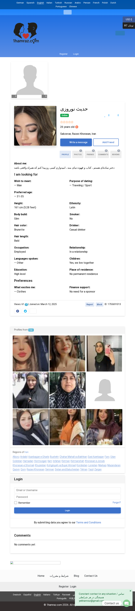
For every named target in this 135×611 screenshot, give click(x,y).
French (96, 2)
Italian (49, 2)
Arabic (78, 2)
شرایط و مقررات (59, 575)
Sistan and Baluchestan (67, 469)
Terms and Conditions (88, 522)
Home (41, 575)
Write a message (78, 142)
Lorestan (92, 465)
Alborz (16, 456)
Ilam (50, 461)
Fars (107, 456)
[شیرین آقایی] (67, 427)
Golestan (17, 461)
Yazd (91, 469)
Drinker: (74, 225)
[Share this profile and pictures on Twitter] (25, 311)
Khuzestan (40, 465)
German (20, 2)
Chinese (73, 6)
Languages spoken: (26, 258)
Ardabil (23, 456)
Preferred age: (23, 192)
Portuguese (61, 6)
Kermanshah (77, 461)
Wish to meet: (22, 181)
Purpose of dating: (81, 181)
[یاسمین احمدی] (104, 390)
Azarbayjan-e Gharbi (38, 456)
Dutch (113, 2)
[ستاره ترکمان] (31, 353)
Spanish (30, 2)
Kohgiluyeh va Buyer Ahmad (61, 465)
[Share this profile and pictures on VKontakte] (33, 311)
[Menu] (68, 12)
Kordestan (82, 465)
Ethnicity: (75, 203)
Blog (76, 575)
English (40, 2)
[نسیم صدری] (104, 353)
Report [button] (90, 304)
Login (76, 54)
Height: (18, 203)
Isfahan (57, 461)
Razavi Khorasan (35, 469)
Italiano (46, 594)
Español (27, 594)
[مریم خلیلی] (31, 427)
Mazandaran (114, 465)
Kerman (66, 461)
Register (63, 54)
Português (62, 598)
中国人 (72, 598)
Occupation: (21, 247)
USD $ (129, 19)
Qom (23, 469)
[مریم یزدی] (104, 427)
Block (99, 304)
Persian (86, 2)
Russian (68, 2)
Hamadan (28, 461)
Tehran (83, 469)
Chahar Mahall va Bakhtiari (73, 456)
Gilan (113, 456)
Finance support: (79, 287)
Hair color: (20, 225)
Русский (66, 594)
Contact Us (90, 575)
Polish (105, 2)
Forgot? (117, 502)
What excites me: (24, 287)
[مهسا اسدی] (31, 390)
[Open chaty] (126, 603)
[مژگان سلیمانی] (67, 390)
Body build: (20, 214)
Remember (24, 502)
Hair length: (21, 236)
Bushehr (54, 456)
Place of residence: (81, 269)
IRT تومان (128, 25)
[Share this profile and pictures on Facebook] (17, 311)
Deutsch (17, 594)
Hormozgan (40, 461)
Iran (31, 330)
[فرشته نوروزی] (67, 353)
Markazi (102, 465)
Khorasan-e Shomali (23, 465)
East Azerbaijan (96, 456)
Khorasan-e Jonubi (95, 461)
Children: (74, 258)
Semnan (49, 469)
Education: (20, 269)
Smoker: (74, 214)
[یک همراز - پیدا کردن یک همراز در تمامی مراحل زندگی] (26, 33)
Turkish (58, 2)
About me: (20, 163)
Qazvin (16, 469)
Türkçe (56, 594)
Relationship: (77, 247)
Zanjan (98, 469)
